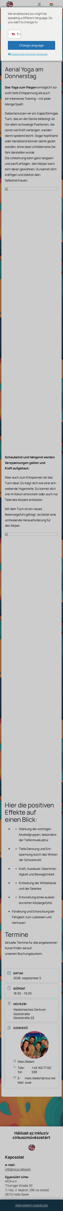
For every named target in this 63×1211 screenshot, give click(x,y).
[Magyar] (50, 4)
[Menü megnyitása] (39, 4)
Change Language (31, 45)
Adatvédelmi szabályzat (31, 1205)
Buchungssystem (30, 953)
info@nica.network (18, 1169)
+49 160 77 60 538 (41, 1070)
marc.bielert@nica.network (40, 1080)
